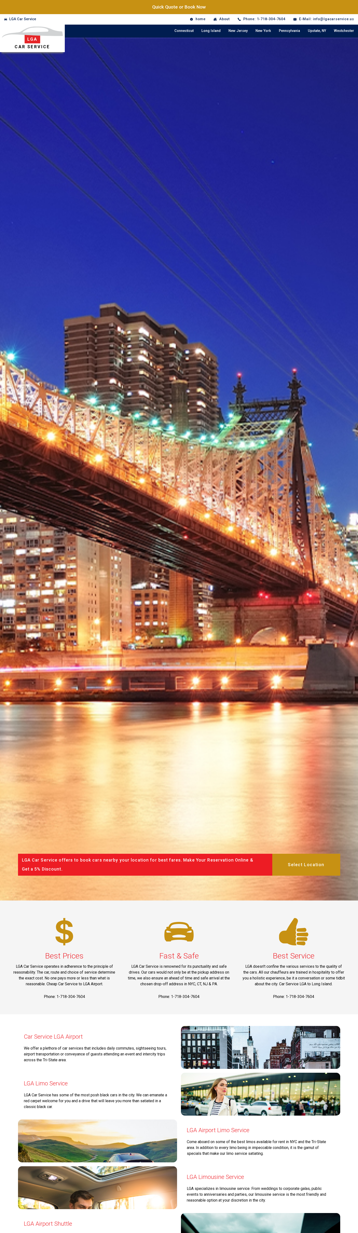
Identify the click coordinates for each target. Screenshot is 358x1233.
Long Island (211, 31)
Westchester (344, 31)
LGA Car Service (22, 19)
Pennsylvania (289, 31)
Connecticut (184, 31)
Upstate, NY (317, 31)
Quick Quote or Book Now (179, 7)
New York (263, 31)
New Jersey (238, 31)
